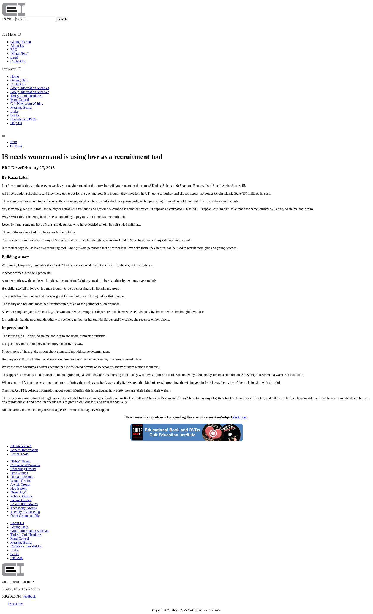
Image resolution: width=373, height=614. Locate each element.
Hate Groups (19, 473)
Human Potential (21, 477)
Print (13, 142)
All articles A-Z (21, 446)
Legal (14, 57)
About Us (17, 46)
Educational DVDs (23, 119)
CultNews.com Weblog (26, 546)
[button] (19, 34)
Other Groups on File (25, 515)
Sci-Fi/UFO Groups (24, 504)
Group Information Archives (29, 88)
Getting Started (20, 42)
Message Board (21, 107)
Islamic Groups (20, 480)
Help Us (16, 123)
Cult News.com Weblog (26, 103)
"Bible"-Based (20, 461)
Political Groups (21, 496)
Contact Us (18, 61)
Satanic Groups (20, 500)
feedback (29, 596)
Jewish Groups (20, 484)
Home (14, 76)
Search (62, 19)
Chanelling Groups (23, 469)
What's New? (19, 53)
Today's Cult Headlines (26, 96)
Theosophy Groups (23, 508)
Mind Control (19, 100)
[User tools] (3, 136)
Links (14, 111)
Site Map (16, 558)
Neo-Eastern (18, 488)
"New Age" (18, 492)
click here (240, 417)
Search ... (8, 19)
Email (18, 146)
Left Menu (9, 69)
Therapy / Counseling (25, 512)
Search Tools (19, 454)
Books (14, 115)
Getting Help (19, 80)
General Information (24, 450)
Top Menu (9, 34)
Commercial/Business (25, 465)
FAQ (13, 49)
